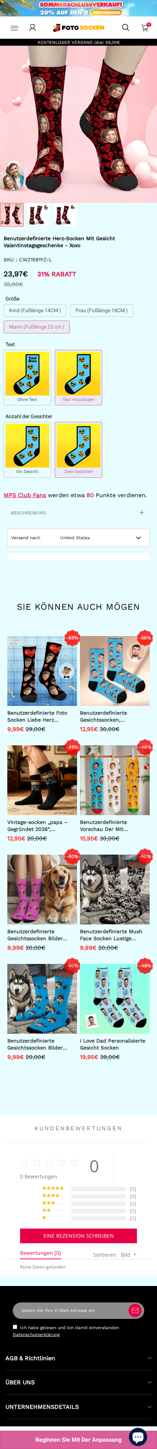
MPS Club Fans (25, 495)
